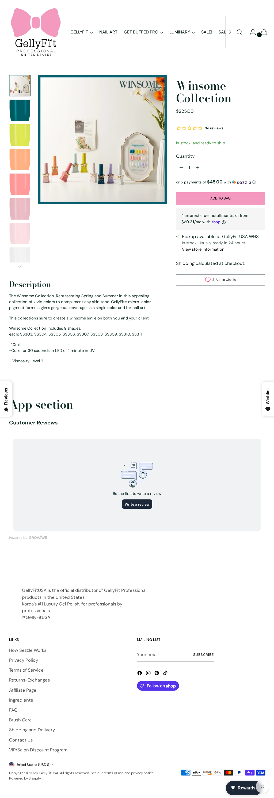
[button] (220, 182)
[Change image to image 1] (20, 85)
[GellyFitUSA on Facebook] (140, 673)
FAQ (13, 710)
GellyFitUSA (48, 773)
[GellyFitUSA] (36, 32)
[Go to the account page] (250, 32)
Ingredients (21, 700)
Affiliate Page (22, 690)
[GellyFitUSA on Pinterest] (157, 673)
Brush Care (20, 720)
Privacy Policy (23, 660)
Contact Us (21, 740)
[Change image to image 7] (20, 233)
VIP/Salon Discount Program (38, 750)
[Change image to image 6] (20, 209)
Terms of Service (26, 670)
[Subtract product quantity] (181, 167)
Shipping (185, 263)
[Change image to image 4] (20, 159)
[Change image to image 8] (20, 258)
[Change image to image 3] (20, 135)
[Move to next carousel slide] (260, 564)
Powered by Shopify (25, 778)
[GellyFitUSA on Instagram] (149, 673)
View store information (203, 249)
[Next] (230, 32)
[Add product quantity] (197, 167)
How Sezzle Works (27, 650)
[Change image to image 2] (20, 110)
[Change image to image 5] (20, 184)
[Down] (20, 266)
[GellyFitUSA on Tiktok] (166, 673)
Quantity (185, 156)
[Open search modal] (239, 32)
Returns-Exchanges (29, 680)
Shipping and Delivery (32, 730)
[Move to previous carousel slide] (248, 564)
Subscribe (203, 654)
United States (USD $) (33, 764)
